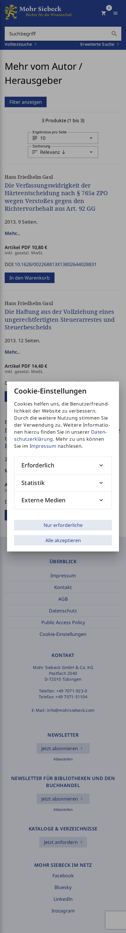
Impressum (43, 446)
